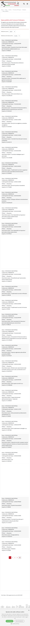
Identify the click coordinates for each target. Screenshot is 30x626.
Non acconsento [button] (19, 621)
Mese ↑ (4, 45)
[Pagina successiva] (17, 557)
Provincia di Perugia (17, 9)
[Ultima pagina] (19, 557)
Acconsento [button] (9, 621)
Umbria (10, 9)
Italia (6, 9)
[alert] (15, 617)
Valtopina (24, 9)
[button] (15, 623)
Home (2, 9)
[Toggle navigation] (24, 4)
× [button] (28, 610)
